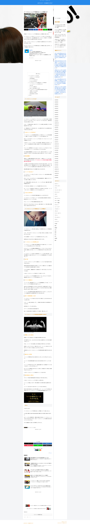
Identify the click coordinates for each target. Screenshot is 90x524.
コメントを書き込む (38, 514)
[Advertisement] (38, 8)
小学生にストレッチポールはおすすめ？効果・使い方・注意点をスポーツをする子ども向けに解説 (60, 71)
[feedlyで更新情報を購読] (31, 57)
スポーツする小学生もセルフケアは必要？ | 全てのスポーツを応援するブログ (60, 92)
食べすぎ (31, 85)
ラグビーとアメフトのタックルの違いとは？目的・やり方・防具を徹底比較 (60, 36)
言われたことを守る (33, 92)
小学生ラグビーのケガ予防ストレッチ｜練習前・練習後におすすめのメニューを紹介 (60, 41)
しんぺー (31, 50)
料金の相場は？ (32, 78)
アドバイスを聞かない (33, 86)
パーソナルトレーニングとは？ (34, 75)
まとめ (30, 95)
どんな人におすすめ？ (33, 81)
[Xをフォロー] (30, 57)
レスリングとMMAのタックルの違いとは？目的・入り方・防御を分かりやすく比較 (60, 31)
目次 (36, 73)
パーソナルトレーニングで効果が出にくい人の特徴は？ (38, 82)
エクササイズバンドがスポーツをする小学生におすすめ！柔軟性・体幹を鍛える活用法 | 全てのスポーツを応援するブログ (60, 65)
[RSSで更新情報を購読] (33, 57)
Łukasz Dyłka (25, 332)
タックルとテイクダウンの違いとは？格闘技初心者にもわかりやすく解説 (60, 26)
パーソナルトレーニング (31, 427)
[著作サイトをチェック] (29, 57)
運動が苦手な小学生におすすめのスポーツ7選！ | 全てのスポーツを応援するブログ (60, 56)
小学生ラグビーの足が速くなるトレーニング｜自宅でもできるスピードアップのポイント (60, 45)
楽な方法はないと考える (34, 93)
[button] (50, 29)
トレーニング (26, 427)
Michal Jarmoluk (26, 226)
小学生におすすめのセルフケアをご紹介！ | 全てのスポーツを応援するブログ (60, 75)
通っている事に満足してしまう (35, 88)
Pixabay (31, 226)
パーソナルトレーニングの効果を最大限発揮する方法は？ (38, 89)
